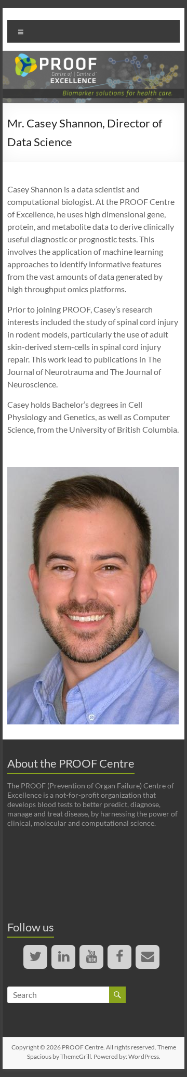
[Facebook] (119, 957)
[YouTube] (91, 957)
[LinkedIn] (63, 957)
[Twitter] (35, 957)
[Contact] (147, 957)
